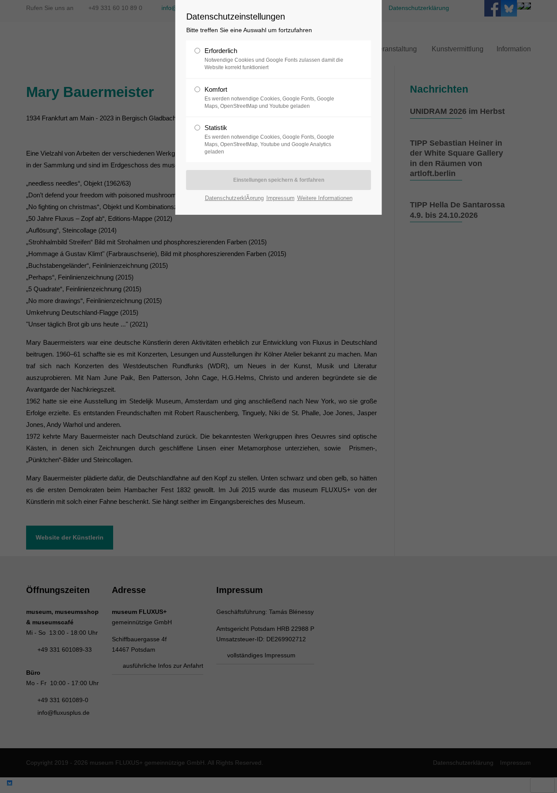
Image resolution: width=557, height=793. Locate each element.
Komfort (269, 97)
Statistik (269, 139)
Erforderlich (274, 58)
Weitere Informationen (324, 198)
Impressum (280, 198)
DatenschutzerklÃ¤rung (234, 198)
